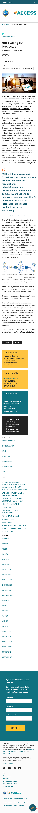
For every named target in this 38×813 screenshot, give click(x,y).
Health (21, 501)
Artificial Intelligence (9, 485)
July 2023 (5, 606)
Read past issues (21, 692)
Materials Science (8, 513)
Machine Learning (14, 510)
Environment (7, 501)
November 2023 (7, 585)
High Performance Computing (11, 65)
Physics (9, 523)
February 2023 (6, 631)
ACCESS (5, 96)
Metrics (4, 451)
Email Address (11, 715)
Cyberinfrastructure (8, 61)
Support (5, 472)
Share (8, 342)
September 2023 (7, 595)
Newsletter (10, 427)
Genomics (15, 501)
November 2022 (7, 647)
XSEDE (11, 531)
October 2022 (6, 652)
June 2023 (5, 611)
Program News (7, 461)
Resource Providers (9, 525)
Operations (6, 456)
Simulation (21, 525)
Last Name (9, 706)
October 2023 (6, 590)
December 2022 (7, 642)
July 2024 (5, 544)
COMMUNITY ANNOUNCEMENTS (13, 401)
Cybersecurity (6, 496)
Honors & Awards (8, 446)
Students (5, 529)
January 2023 (6, 636)
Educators (5, 498)
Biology (5, 490)
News (7, 24)
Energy (12, 498)
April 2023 (5, 621)
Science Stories (7, 466)
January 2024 (6, 575)
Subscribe (15, 728)
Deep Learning (16, 496)
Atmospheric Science (8, 487)
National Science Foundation (11, 68)
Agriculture (8, 482)
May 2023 (5, 616)
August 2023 (6, 600)
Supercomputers (27, 68)
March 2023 (6, 626)
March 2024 (6, 564)
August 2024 (6, 539)
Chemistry (13, 490)
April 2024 (5, 559)
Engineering (18, 498)
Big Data (18, 487)
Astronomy (22, 485)
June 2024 (5, 549)
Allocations (16, 482)
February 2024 (7, 570)
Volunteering (5, 531)
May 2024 (5, 554)
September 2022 (7, 657)
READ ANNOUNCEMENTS (11, 378)
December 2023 (7, 580)
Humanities (4, 510)
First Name (9, 697)
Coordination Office (8, 36)
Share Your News (12, 429)
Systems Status (12, 432)
